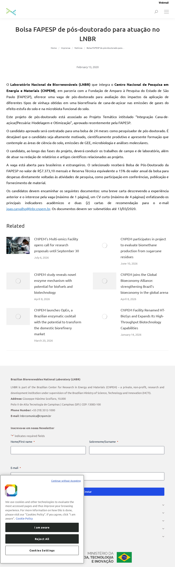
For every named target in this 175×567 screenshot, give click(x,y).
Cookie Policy (24, 518)
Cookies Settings (42, 550)
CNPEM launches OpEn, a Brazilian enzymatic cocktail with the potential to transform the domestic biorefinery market (57, 322)
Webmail (164, 2)
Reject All (42, 539)
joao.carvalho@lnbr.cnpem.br (28, 208)
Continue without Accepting (66, 480)
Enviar (87, 492)
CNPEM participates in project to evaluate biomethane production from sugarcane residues (143, 248)
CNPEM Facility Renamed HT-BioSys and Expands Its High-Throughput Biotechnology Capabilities (143, 319)
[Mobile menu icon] (166, 11)
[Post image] (18, 245)
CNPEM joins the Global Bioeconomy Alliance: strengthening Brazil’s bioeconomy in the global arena (144, 283)
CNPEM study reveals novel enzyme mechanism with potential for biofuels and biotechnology (55, 283)
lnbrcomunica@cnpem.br (35, 416)
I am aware (42, 527)
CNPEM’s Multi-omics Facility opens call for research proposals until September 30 (56, 245)
